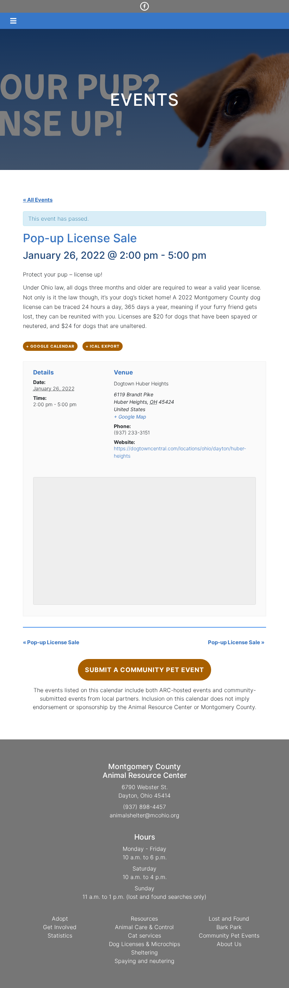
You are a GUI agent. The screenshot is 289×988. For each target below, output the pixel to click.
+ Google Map (130, 417)
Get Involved (59, 927)
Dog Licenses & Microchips (144, 943)
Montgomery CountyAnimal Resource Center (145, 771)
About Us (229, 943)
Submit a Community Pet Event (144, 669)
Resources (144, 918)
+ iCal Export (102, 346)
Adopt (60, 918)
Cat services (144, 935)
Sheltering (144, 952)
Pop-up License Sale (51, 642)
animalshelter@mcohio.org (144, 815)
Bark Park (228, 927)
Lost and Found (229, 918)
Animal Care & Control (144, 927)
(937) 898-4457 (144, 806)
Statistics (60, 935)
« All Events (38, 199)
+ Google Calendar (50, 346)
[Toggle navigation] (13, 21)
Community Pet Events (229, 935)
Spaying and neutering (144, 960)
